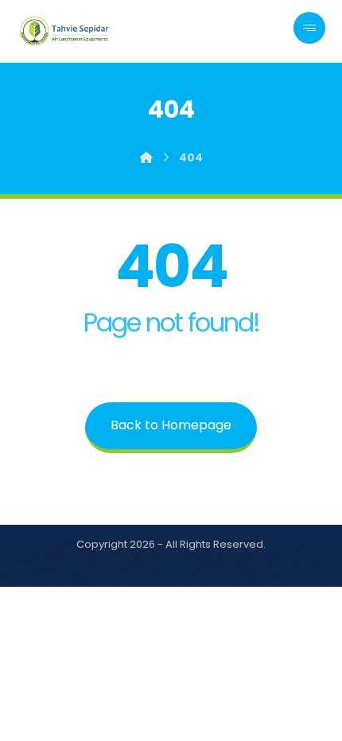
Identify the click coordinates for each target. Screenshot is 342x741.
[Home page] (146, 157)
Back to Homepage (171, 425)
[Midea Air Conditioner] (65, 31)
